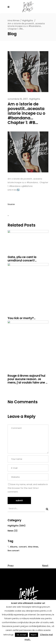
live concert (13, 550)
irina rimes (33, 546)
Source (11, 204)
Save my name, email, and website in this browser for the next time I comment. (28, 488)
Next (45, 566)
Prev (11, 566)
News (10, 530)
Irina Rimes (14, 20)
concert (23, 546)
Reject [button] (33, 634)
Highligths (27, 20)
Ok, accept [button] (21, 634)
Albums (13, 546)
